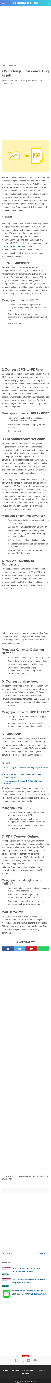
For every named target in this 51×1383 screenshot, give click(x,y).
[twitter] (20, 948)
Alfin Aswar (14, 81)
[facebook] (8, 948)
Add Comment (7, 83)
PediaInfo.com (25, 3)
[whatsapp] (43, 948)
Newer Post (7, 1253)
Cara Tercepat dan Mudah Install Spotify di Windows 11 (26, 769)
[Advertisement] (25, 36)
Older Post (43, 1253)
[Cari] (47, 3)
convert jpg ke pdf (10, 246)
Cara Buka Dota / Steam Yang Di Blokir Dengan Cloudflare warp (24, 775)
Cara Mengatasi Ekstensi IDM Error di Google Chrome (23, 782)
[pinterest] (31, 948)
